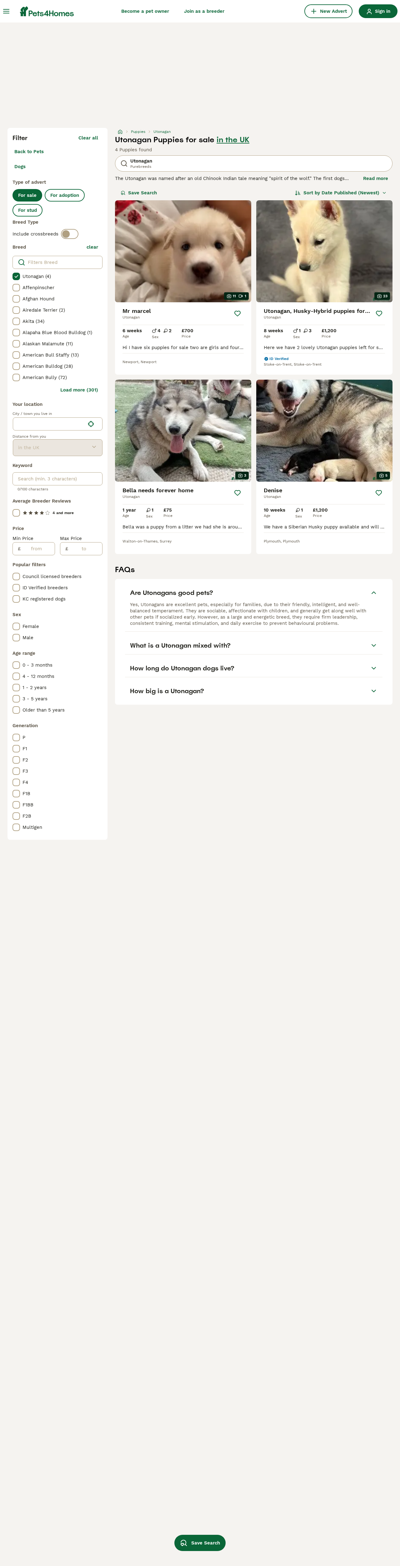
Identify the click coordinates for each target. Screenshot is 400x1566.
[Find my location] (91, 424)
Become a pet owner (145, 11)
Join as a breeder (204, 11)
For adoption (64, 195)
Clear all (88, 138)
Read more (375, 178)
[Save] (237, 313)
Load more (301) (79, 390)
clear (92, 247)
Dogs (20, 166)
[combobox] (49, 424)
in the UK (233, 139)
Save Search (142, 193)
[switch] (69, 234)
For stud (27, 210)
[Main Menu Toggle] (6, 11)
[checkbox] (16, 276)
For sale (27, 195)
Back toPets (29, 151)
